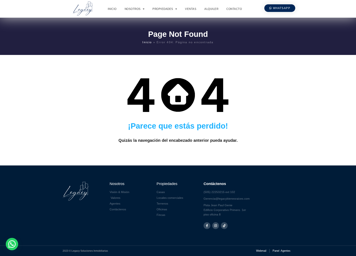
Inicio (112, 8)
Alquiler (211, 8)
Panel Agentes (281, 250)
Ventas (190, 8)
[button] (12, 244)
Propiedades (162, 8)
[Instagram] (215, 225)
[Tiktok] (224, 225)
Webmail (261, 250)
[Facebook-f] (207, 225)
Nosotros (133, 8)
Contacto (234, 8)
